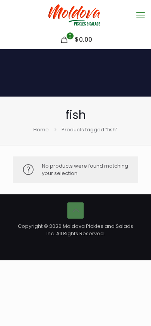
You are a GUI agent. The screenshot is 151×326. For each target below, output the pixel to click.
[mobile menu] (140, 15)
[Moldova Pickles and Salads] (75, 15)
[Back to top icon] (75, 210)
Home (41, 129)
